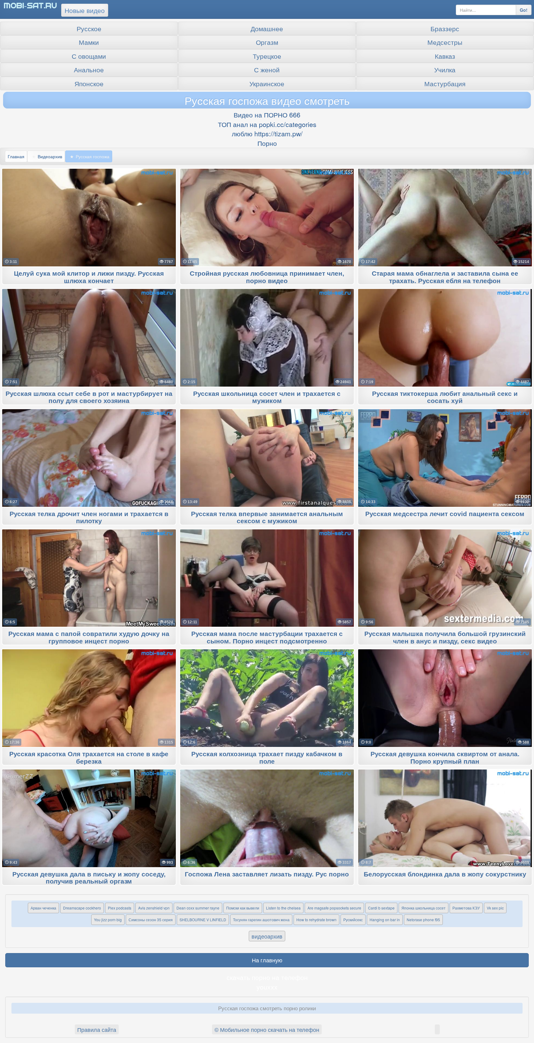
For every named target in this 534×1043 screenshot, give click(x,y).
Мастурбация (444, 83)
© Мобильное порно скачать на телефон (266, 1029)
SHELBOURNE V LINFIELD (203, 919)
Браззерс (444, 28)
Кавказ (445, 56)
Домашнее (267, 28)
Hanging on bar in (385, 919)
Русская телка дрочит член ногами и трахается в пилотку (89, 518)
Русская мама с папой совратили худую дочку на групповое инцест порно (88, 637)
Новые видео (85, 10)
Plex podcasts (119, 907)
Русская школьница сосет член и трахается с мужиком (267, 397)
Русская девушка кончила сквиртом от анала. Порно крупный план (445, 758)
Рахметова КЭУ (466, 907)
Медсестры (444, 42)
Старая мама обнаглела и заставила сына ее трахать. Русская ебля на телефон (445, 277)
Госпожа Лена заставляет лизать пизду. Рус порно (267, 874)
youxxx (267, 986)
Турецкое (267, 56)
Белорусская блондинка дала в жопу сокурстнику (445, 874)
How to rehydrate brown (316, 919)
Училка (445, 69)
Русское (89, 28)
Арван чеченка (43, 907)
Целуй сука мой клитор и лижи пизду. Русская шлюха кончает (89, 277)
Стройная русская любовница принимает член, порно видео (267, 277)
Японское (89, 83)
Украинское (266, 83)
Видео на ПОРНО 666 (267, 114)
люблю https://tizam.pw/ (267, 133)
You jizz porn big (108, 919)
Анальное (89, 69)
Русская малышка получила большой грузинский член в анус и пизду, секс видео (445, 637)
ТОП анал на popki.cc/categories (267, 124)
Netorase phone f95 (423, 919)
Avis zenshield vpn (154, 907)
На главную (267, 960)
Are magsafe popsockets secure (334, 907)
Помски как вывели (242, 907)
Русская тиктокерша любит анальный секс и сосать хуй (445, 397)
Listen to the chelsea (283, 907)
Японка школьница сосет (423, 907)
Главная (16, 156)
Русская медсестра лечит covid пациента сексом (444, 514)
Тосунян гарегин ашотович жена (261, 919)
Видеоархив (50, 156)
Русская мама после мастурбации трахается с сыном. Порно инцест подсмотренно (267, 637)
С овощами (89, 56)
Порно (267, 143)
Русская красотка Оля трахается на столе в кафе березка (88, 758)
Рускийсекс (353, 919)
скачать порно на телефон (267, 977)
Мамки (89, 42)
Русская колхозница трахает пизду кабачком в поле (266, 758)
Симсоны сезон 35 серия (151, 919)
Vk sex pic (495, 907)
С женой (267, 69)
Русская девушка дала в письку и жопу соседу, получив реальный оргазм (89, 878)
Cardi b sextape (381, 907)
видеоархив (267, 936)
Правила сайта (96, 1029)
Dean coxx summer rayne (197, 907)
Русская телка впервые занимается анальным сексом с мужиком (267, 518)
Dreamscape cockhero (82, 907)
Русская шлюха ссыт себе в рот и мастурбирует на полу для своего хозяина (89, 397)
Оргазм (267, 42)
